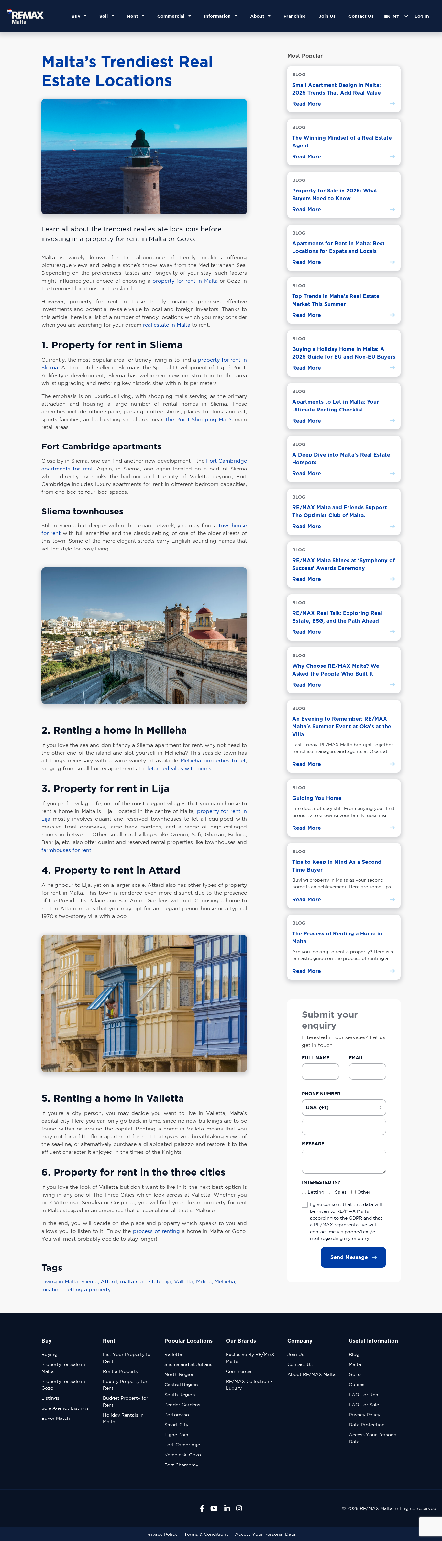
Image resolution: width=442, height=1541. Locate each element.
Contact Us (361, 16)
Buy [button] (77, 16)
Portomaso (176, 1414)
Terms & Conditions (206, 1534)
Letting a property (87, 1289)
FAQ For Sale (364, 1404)
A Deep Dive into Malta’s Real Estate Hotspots (341, 458)
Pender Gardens (182, 1404)
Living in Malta (61, 1281)
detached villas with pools (178, 768)
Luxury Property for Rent (125, 1385)
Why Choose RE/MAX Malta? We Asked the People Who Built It (335, 670)
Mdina (205, 1281)
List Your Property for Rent (127, 1358)
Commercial (239, 1371)
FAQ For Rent (364, 1394)
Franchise (294, 16)
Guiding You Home (317, 798)
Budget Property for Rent (125, 1402)
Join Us (327, 16)
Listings (50, 1398)
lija (169, 1281)
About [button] (258, 16)
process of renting (156, 1231)
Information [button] (218, 16)
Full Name (315, 1057)
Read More (306, 104)
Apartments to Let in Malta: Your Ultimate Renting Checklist (335, 405)
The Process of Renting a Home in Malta (337, 937)
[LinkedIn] (227, 1508)
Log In (421, 16)
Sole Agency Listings (65, 1408)
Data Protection (367, 1424)
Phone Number (321, 1093)
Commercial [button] (172, 16)
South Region (179, 1394)
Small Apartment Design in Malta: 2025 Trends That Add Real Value (336, 89)
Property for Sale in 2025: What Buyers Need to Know (334, 194)
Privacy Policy (364, 1414)
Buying (49, 1354)
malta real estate (142, 1281)
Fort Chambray (181, 1464)
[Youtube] (214, 1508)
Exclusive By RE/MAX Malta (250, 1358)
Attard (110, 1281)
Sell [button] (104, 16)
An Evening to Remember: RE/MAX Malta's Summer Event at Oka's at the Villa (341, 726)
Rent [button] (134, 16)
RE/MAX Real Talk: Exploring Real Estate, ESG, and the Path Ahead (337, 617)
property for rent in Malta (185, 281)
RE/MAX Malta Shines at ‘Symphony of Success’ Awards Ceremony (343, 564)
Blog (354, 1354)
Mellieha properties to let (213, 760)
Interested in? (321, 1182)
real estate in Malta (166, 325)
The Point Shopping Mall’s (198, 419)
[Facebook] (202, 1508)
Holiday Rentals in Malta (123, 1418)
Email (356, 1057)
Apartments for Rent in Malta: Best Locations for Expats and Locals (338, 247)
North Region (179, 1374)
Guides (356, 1384)
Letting (316, 1191)
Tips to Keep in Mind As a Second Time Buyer (336, 866)
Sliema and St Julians (188, 1364)
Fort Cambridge (182, 1444)
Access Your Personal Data (373, 1438)
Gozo (355, 1374)
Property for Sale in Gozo (63, 1385)
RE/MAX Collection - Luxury (249, 1385)
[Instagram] (239, 1508)
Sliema (91, 1281)
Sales (341, 1191)
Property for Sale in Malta (63, 1368)
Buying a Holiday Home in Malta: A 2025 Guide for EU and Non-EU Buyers (343, 353)
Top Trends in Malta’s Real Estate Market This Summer (336, 300)
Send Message (349, 1257)
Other (363, 1191)
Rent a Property (120, 1371)
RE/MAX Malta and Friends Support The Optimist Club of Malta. (339, 511)
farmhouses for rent (66, 850)
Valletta (185, 1281)
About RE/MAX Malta (311, 1374)
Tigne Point (177, 1434)
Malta (355, 1364)
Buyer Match (55, 1418)
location (52, 1289)
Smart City (176, 1424)
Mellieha (225, 1281)
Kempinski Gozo (182, 1454)
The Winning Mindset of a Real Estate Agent (342, 141)
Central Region (181, 1384)
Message (313, 1143)
